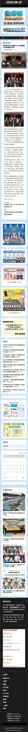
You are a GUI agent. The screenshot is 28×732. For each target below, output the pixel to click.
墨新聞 (4, 699)
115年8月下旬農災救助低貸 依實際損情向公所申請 (14, 501)
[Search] (20, 37)
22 (20, 469)
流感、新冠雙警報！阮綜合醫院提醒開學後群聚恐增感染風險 (14, 579)
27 (14, 472)
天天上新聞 (6, 693)
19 (10, 469)
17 (4, 469)
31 (4, 475)
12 (10, 465)
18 (7, 469)
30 (23, 472)
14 (17, 465)
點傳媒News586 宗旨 (13, 714)
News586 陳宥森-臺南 (7, 49)
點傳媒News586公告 (14, 720)
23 (23, 469)
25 (7, 472)
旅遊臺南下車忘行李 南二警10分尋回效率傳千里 (14, 204)
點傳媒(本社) (6, 678)
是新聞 (4, 702)
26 (10, 472)
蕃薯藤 (4, 684)
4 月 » (23, 478)
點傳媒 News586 (14, 23)
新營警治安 (10, 199)
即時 (25, 37)
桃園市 (10, 561)
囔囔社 (4, 708)
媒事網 (4, 690)
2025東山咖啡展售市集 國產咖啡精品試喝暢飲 (13, 212)
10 (4, 465)
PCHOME (5, 681)
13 (14, 465)
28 (17, 472)
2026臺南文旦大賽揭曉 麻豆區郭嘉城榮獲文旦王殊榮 (14, 527)
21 (17, 469)
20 (14, 469)
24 (4, 472)
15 (20, 465)
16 (23, 465)
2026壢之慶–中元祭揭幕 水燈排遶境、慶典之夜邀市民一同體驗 (14, 553)
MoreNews (9, 730)
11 (7, 465)
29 (20, 472)
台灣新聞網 (6, 696)
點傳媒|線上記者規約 (13, 718)
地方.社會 (4, 42)
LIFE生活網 (5, 687)
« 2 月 (4, 478)
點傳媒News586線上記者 (13, 716)
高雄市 (10, 587)
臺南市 (9, 42)
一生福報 (5, 705)
